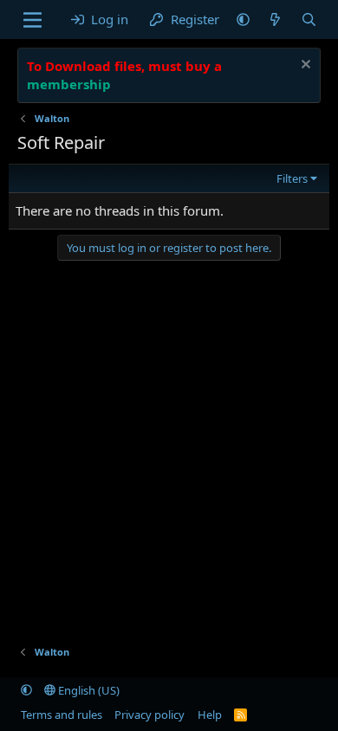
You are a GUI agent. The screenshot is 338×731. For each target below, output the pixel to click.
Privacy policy (149, 714)
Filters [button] (292, 178)
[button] (243, 19)
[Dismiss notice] (303, 66)
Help (210, 714)
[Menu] (32, 20)
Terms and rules (61, 714)
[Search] (309, 19)
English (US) (87, 690)
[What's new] (275, 19)
